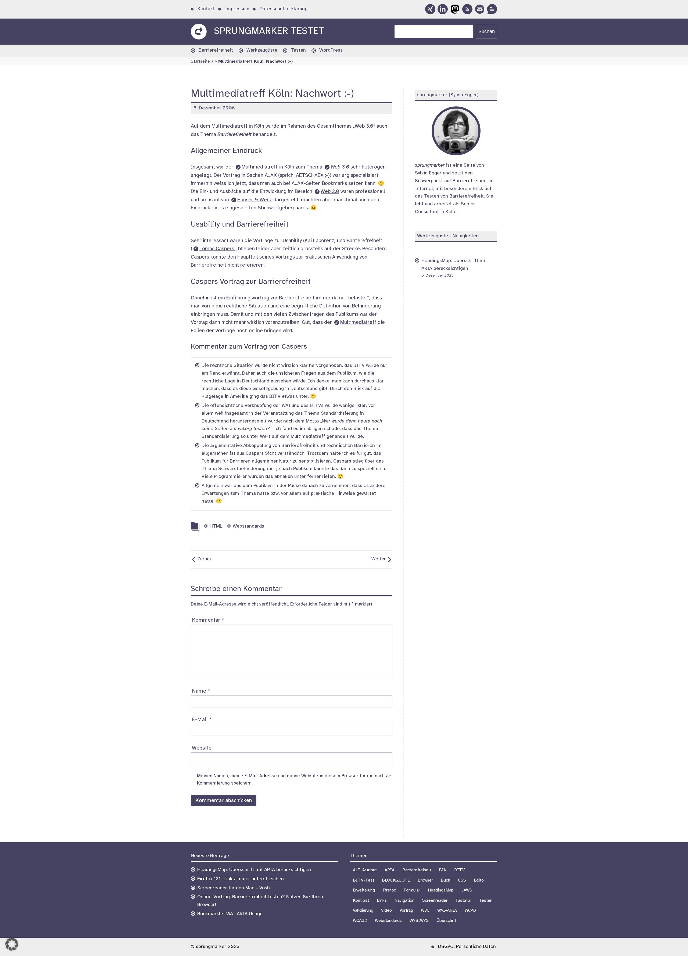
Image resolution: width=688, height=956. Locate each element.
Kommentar (208, 620)
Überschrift (447, 920)
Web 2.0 (330, 191)
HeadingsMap (441, 890)
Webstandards (248, 526)
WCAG (470, 910)
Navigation (404, 900)
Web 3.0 (340, 167)
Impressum (237, 9)
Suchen (486, 31)
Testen (298, 50)
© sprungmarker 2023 (215, 946)
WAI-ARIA (447, 910)
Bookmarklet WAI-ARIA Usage (230, 913)
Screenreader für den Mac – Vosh (233, 888)
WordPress (331, 50)
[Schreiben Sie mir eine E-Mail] (480, 9)
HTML (216, 526)
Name (201, 691)
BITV (459, 870)
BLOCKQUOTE (396, 880)
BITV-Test (363, 880)
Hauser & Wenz (254, 200)
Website (202, 748)
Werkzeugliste (261, 50)
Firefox (389, 890)
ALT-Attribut (365, 870)
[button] (12, 944)
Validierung (363, 910)
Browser (425, 880)
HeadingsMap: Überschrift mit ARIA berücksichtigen (254, 869)
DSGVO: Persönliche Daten (467, 946)
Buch (445, 880)
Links (382, 900)
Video (386, 910)
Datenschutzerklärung (283, 9)
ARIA (390, 870)
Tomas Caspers (216, 249)
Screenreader (434, 900)
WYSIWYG (419, 920)
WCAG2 (360, 920)
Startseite (200, 61)
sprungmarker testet (269, 31)
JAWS (466, 890)
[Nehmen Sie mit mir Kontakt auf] (492, 9)
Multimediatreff (260, 167)
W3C (425, 910)
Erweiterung (364, 890)
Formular (412, 890)
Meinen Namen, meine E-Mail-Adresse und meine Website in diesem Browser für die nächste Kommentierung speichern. (294, 780)
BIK (442, 870)
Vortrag (406, 910)
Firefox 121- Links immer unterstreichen (240, 879)
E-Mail (202, 719)
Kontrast (361, 900)
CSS (462, 880)
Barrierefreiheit (216, 50)
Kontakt (206, 9)
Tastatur (463, 900)
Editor (479, 880)
